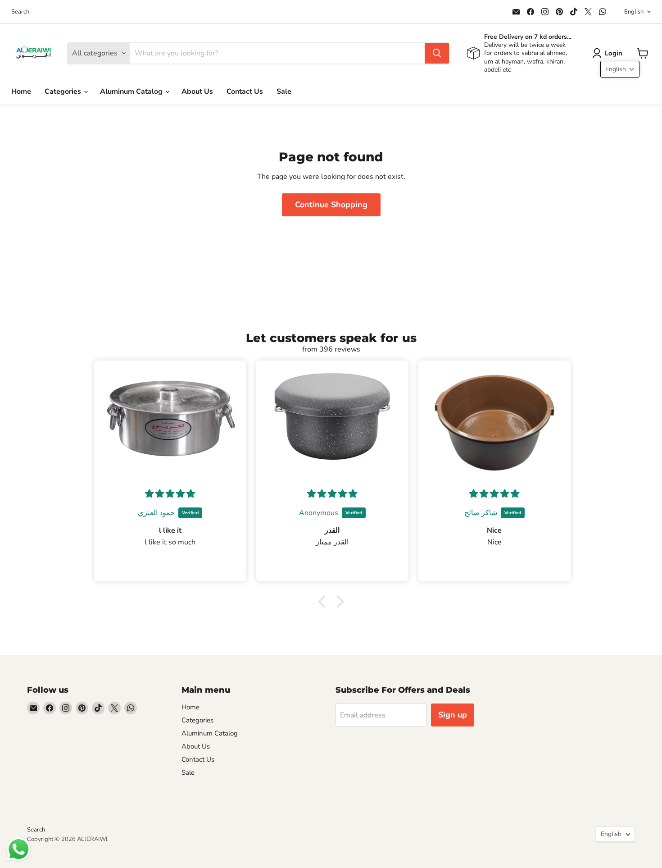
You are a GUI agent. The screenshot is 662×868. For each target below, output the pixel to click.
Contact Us (245, 91)
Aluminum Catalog (132, 91)
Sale (284, 91)
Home (21, 91)
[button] (609, 53)
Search (20, 12)
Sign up (452, 714)
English (634, 12)
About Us (197, 91)
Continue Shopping (331, 204)
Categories (64, 91)
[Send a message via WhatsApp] (19, 849)
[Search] (437, 53)
